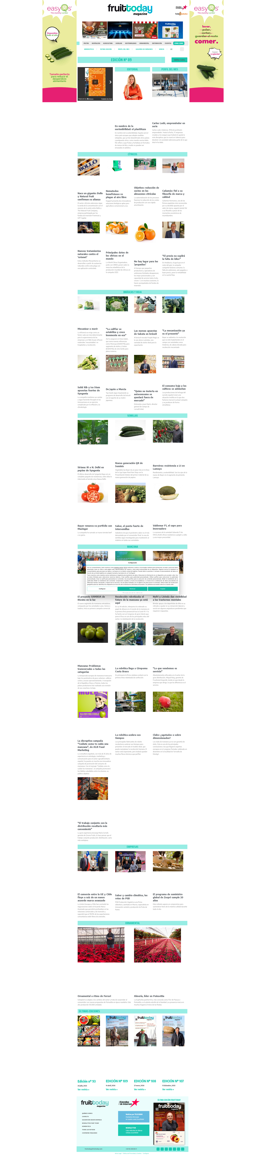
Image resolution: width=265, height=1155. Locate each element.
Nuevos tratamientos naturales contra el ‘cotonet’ (89, 254)
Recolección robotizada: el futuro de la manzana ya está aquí (131, 599)
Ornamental (144, 43)
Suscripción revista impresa (92, 1120)
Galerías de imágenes (144, 49)
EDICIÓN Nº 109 (117, 1081)
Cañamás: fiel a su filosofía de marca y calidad (173, 193)
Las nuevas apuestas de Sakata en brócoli (145, 332)
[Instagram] (162, 1149)
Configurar (102, 589)
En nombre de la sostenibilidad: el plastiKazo (130, 127)
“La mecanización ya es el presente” (173, 332)
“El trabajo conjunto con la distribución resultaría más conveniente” (92, 826)
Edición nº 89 (121, 60)
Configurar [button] (146, 1153)
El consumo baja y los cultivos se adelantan (174, 387)
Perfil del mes (123, 49)
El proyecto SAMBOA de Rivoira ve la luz (91, 598)
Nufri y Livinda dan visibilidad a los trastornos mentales (170, 598)
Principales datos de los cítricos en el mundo (117, 255)
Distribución (157, 43)
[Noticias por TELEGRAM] (122, 1115)
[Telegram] (178, 1149)
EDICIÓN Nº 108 (145, 1081)
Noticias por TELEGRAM (134, 1114)
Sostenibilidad (130, 43)
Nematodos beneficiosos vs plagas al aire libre (116, 194)
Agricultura (108, 43)
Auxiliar (119, 43)
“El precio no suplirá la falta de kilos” (173, 257)
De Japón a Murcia (116, 389)
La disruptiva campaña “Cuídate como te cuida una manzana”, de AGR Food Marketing (93, 745)
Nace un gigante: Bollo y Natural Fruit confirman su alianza (90, 196)
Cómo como (178, 43)
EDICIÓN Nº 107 (173, 1081)
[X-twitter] (158, 1149)
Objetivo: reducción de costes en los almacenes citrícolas (146, 190)
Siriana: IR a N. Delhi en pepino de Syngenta (91, 469)
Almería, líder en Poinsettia (149, 995)
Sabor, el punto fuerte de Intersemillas (129, 527)
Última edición (106, 49)
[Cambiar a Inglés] (171, 49)
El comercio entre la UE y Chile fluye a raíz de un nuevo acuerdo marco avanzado (95, 897)
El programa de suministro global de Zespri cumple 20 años (168, 897)
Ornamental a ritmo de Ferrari (94, 995)
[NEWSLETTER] (122, 1129)
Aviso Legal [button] (118, 1153)
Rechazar (132, 589)
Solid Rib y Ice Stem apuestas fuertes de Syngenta (89, 390)
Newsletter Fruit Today (90, 1123)
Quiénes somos (87, 1113)
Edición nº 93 (87, 1081)
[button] (78, 43)
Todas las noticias (88, 1129)
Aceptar (162, 589)
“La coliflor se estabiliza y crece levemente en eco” (116, 332)
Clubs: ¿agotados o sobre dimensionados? (167, 736)
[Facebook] (166, 1149)
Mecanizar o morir (88, 328)
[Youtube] (174, 1149)
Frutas (86, 43)
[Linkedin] (170, 1149)
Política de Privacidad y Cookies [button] (132, 1153)
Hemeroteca (89, 49)
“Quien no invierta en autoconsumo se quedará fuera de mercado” (146, 396)
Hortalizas (96, 43)
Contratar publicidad (89, 1133)
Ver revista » (83, 1089)
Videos (161, 49)
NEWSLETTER (131, 1128)
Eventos (168, 43)
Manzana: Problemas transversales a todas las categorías (91, 668)
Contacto (85, 1116)
